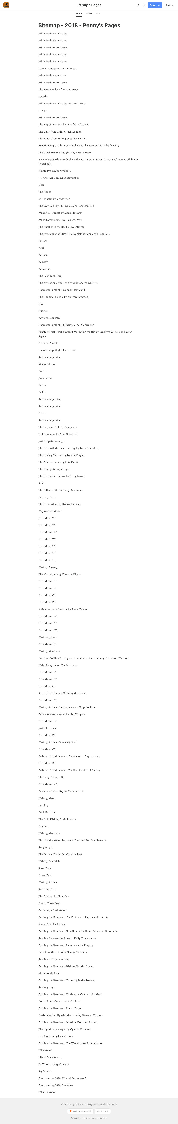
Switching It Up (47, 889)
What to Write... (47, 1092)
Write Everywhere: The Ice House (58, 665)
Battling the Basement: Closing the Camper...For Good (70, 994)
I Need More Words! (50, 1057)
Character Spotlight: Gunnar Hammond (61, 290)
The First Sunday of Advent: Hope (58, 90)
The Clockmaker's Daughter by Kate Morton (64, 153)
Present (42, 371)
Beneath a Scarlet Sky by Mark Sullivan (61, 791)
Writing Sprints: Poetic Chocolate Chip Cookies (66, 707)
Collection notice (109, 1104)
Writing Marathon (49, 651)
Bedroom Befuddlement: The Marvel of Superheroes (69, 756)
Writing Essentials (49, 861)
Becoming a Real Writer (52, 910)
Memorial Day (46, 364)
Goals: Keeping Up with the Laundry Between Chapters (71, 1015)
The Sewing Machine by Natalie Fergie (61, 455)
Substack (75, 1118)
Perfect (42, 413)
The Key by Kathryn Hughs (54, 469)
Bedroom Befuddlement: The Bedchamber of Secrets (69, 770)
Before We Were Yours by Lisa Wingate (61, 714)
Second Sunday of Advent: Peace (57, 69)
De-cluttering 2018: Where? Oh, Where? (62, 1078)
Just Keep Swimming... (51, 441)
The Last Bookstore (49, 276)
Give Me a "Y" (46, 525)
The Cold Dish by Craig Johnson (57, 819)
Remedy (43, 262)
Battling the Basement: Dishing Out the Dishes (66, 966)
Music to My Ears (48, 973)
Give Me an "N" (47, 623)
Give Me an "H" (47, 679)
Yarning (43, 805)
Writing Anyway (48, 567)
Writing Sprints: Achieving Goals (57, 742)
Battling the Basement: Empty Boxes (59, 1008)
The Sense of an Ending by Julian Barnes (62, 139)
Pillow (42, 385)
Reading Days (46, 987)
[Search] (137, 5)
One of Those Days (49, 903)
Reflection (44, 269)
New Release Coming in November (58, 178)
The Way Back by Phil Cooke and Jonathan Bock (66, 206)
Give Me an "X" (47, 532)
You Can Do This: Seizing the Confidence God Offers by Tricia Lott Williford (83, 658)
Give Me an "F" (47, 700)
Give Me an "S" (47, 581)
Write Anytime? (47, 637)
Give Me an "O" (47, 616)
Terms (97, 1104)
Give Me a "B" (46, 763)
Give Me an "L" (47, 644)
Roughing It (45, 847)
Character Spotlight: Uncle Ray (56, 350)
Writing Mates (46, 798)
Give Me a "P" (46, 602)
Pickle (42, 392)
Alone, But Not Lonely (51, 924)
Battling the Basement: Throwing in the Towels (66, 980)
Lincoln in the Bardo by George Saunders (62, 952)
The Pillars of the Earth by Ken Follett (60, 490)
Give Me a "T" (46, 560)
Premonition (45, 378)
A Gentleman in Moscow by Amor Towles (62, 609)
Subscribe (155, 5)
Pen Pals (43, 826)
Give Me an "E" (47, 721)
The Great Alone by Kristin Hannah (59, 504)
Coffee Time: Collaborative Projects (59, 1001)
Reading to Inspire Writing (54, 959)
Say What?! (44, 1071)
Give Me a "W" (47, 539)
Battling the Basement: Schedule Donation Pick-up (68, 1022)
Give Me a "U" (46, 553)
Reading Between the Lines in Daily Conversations (68, 938)
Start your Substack (81, 1111)
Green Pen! (44, 875)
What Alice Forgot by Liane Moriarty (60, 213)
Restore (42, 255)
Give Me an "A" (47, 784)
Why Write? (45, 1050)
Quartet (43, 311)
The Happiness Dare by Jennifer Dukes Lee (63, 125)
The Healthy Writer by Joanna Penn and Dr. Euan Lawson (72, 840)
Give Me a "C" (46, 749)
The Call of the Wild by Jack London (59, 132)
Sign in (169, 5)
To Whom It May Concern (53, 1064)
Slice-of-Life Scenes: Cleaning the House (62, 693)
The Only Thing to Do (51, 777)
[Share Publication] (144, 5)
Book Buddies (46, 812)
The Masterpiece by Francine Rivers (59, 574)
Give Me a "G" (46, 686)
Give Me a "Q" (46, 595)
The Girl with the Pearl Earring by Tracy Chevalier (68, 448)
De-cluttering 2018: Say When (56, 1085)
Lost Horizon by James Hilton (55, 1036)
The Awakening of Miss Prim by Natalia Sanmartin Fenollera (74, 234)
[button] (79, 13)
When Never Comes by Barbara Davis (60, 220)
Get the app (102, 1111)
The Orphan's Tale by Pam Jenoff (57, 427)
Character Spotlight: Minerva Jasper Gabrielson (66, 325)
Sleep (41, 185)
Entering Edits (46, 497)
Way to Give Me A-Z (50, 511)
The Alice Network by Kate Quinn (58, 462)
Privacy (89, 1104)
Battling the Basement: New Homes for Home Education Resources (77, 931)
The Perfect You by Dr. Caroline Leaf (60, 854)
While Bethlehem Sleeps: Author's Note (61, 104)
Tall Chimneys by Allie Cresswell (57, 434)
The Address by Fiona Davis (54, 896)
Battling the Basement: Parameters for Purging (65, 945)
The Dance (44, 192)
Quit (41, 304)
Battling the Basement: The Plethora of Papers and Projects (73, 917)
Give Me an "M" (47, 630)
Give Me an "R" (47, 588)
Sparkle (42, 97)
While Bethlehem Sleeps (52, 34)
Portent (42, 241)
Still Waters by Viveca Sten (54, 199)
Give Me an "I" (47, 672)
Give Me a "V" (46, 546)
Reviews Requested (49, 318)
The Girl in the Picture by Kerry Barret (61, 476)
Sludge (42, 111)
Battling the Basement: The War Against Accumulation (70, 1043)
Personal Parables (48, 343)
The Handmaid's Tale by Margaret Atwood (63, 297)
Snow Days (44, 868)
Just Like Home (47, 728)
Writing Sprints (47, 882)
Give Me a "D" (46, 735)
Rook (41, 248)
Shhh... (42, 483)
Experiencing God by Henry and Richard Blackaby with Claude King (78, 146)
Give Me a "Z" (46, 518)
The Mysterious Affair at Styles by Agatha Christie (68, 283)
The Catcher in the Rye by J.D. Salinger (61, 227)
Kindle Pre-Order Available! (54, 171)
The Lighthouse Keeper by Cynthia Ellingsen (64, 1029)
